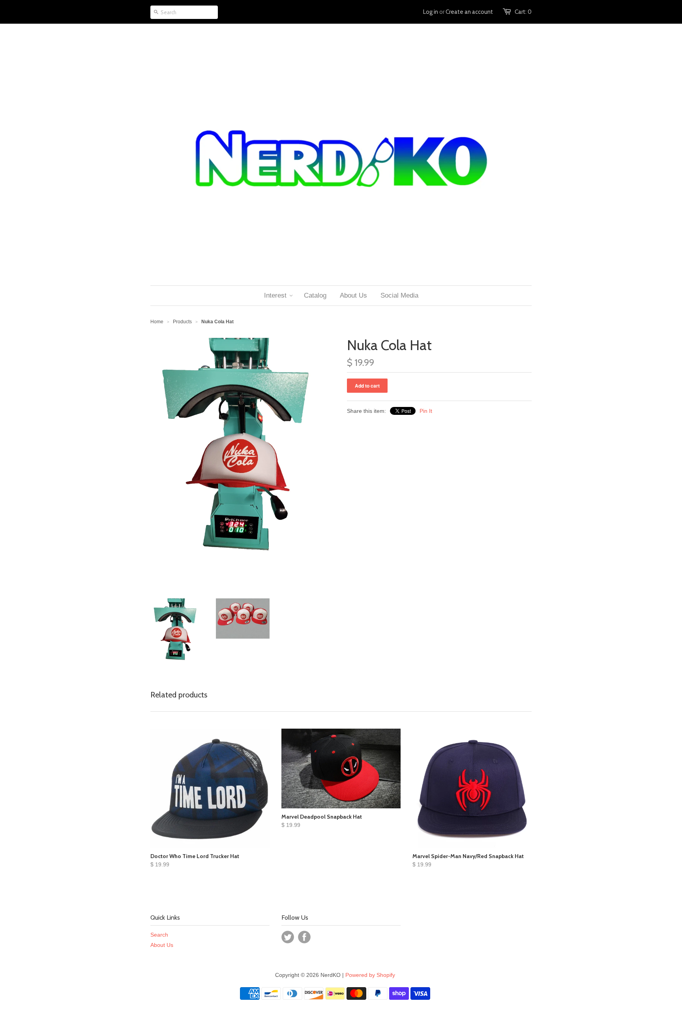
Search (159, 935)
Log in (430, 11)
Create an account (469, 11)
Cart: (523, 11)
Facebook (304, 937)
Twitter (287, 937)
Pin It (426, 411)
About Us (161, 945)
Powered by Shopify (370, 975)
